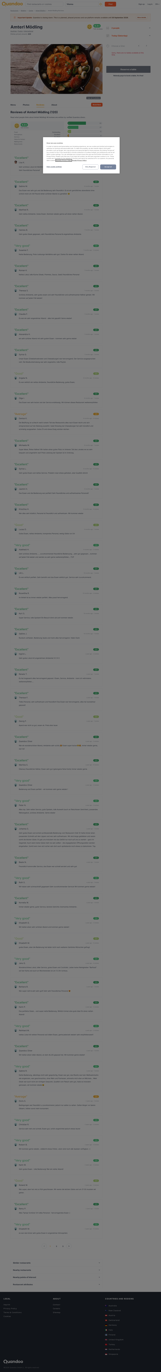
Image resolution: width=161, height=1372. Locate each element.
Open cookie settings (54, 167)
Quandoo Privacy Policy (64, 160)
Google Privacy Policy (79, 160)
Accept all (108, 167)
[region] (81, 155)
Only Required (90, 167)
